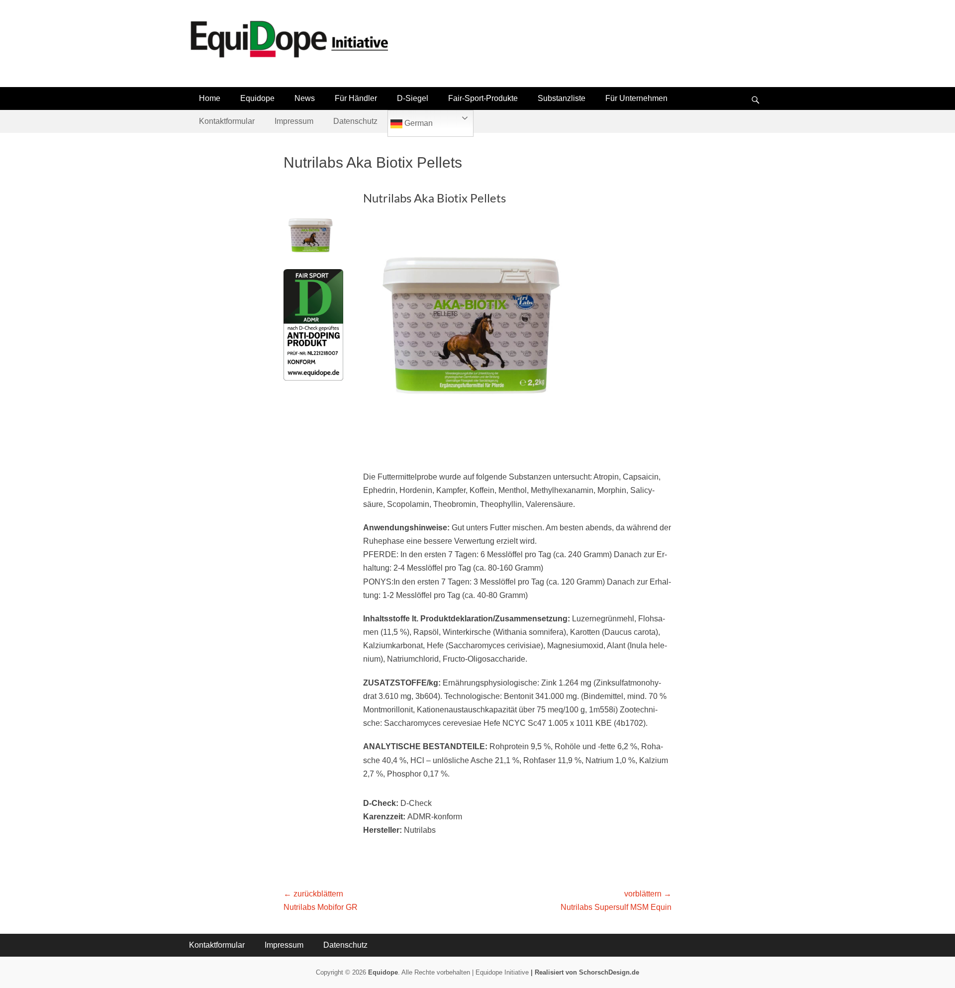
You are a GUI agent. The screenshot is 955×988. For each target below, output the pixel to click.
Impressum (294, 121)
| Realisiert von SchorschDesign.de (585, 972)
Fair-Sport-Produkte (483, 98)
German (417, 123)
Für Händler (356, 98)
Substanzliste (561, 98)
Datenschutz (355, 121)
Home (209, 98)
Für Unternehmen (636, 98)
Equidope (257, 98)
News (304, 98)
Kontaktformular (227, 121)
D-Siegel (412, 98)
